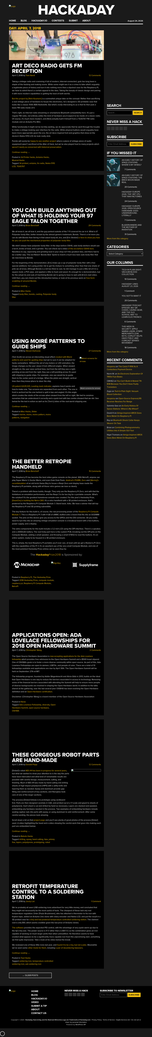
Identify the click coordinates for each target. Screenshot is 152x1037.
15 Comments (94, 471)
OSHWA (15, 711)
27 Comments (94, 351)
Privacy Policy (97, 1020)
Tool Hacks (26, 958)
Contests (58, 20)
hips (46, 839)
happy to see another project (43, 141)
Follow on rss (121, 128)
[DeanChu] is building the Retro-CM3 (28, 500)
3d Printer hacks (28, 157)
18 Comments (130, 347)
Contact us (125, 128)
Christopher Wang (34, 650)
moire (29, 414)
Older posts (30, 975)
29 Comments (94, 225)
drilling (22, 839)
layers (18, 842)
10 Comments (130, 279)
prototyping (39, 842)
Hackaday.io (39, 20)
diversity (46, 705)
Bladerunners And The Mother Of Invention (132, 227)
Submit (73, 20)
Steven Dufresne (33, 351)
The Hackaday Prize (42, 577)
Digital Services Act (123, 1020)
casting (39, 294)
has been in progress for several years (46, 770)
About (86, 20)
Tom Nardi (30, 75)
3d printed (23, 163)
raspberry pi (17, 583)
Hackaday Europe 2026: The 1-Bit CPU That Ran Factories (132, 194)
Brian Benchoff (32, 225)
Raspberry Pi (26, 577)
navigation (24, 417)
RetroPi (15, 586)
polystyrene (27, 842)
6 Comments (130, 321)
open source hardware (39, 708)
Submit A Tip (39, 1005)
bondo (32, 294)
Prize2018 (48, 554)
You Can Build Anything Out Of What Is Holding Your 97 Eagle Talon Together (54, 215)
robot (47, 842)
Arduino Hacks (42, 157)
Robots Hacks (27, 836)
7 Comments (130, 169)
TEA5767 (21, 166)
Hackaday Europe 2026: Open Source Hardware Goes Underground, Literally (131, 211)
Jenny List (30, 901)
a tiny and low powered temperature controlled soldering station (57, 919)
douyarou (111, 366)
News (23, 702)
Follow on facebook (108, 128)
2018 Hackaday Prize (28, 580)
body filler (23, 294)
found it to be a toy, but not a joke (71, 945)
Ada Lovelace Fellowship (30, 705)
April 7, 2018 (17, 75)
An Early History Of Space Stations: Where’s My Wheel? (132, 162)
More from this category (117, 238)
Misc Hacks (26, 291)
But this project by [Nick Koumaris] (27, 98)
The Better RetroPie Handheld (41, 464)
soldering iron (25, 961)
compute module (46, 580)
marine (22, 414)
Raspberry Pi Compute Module (37, 583)
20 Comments (130, 187)
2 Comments (95, 650)
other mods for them (37, 948)
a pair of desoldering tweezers (69, 948)
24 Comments (130, 201)
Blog (24, 20)
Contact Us (38, 1013)
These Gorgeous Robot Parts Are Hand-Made (55, 758)
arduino (32, 163)
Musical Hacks (18, 160)
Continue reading (21, 152)
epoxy (28, 839)
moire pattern (39, 414)
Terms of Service (109, 1020)
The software (18, 927)
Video (35, 1002)
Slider (34, 411)
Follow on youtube (117, 128)
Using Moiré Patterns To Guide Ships (48, 344)
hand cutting (37, 839)
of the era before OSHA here (81, 248)
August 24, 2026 (135, 21)
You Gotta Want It (131, 296)
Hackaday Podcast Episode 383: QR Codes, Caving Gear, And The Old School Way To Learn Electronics (132, 311)
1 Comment (96, 901)
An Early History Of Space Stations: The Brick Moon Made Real (132, 179)
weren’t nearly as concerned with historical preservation (36, 147)
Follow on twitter (113, 128)
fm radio (40, 163)
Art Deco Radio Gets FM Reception (47, 68)
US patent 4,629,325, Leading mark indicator (31, 386)
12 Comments (94, 75)
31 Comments (130, 234)
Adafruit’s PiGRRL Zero (76, 480)
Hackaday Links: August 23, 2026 (130, 285)
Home (12, 20)
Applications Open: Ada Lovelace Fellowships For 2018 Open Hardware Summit (54, 640)
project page (39, 820)
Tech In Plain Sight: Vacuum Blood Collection (132, 272)
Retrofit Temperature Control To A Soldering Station (48, 892)
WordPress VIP (80, 1025)
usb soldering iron (33, 964)
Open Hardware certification (39, 691)
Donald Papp (31, 764)
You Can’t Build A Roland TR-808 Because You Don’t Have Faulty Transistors (124, 384)
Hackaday (76, 10)
